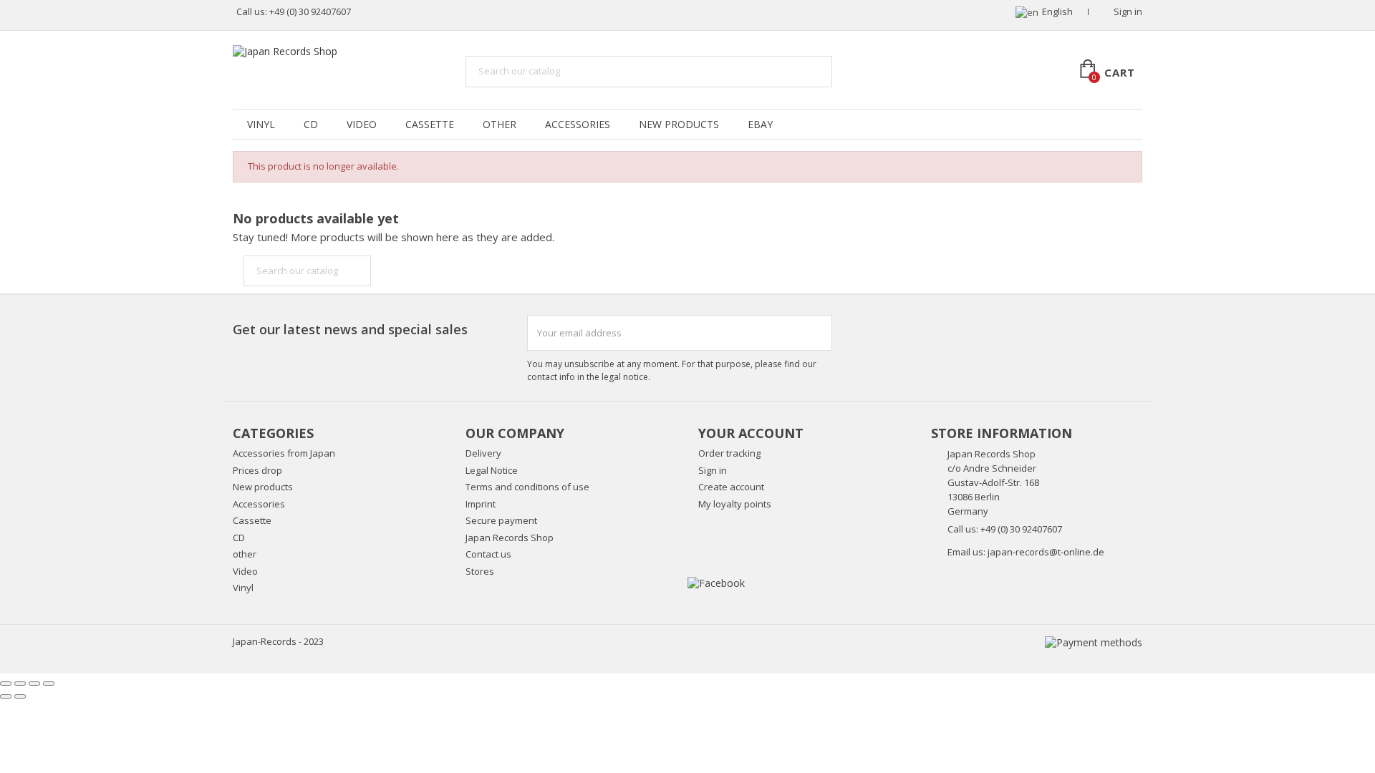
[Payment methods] (1093, 641)
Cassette (429, 124)
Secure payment (501, 520)
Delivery (483, 453)
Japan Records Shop (509, 537)
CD (311, 124)
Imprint (480, 503)
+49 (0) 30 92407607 (310, 11)
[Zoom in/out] (48, 683)
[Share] (20, 683)
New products (263, 486)
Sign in (712, 470)
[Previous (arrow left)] (5, 696)
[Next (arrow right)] (20, 696)
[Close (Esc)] (5, 683)
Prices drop (257, 470)
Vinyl (261, 124)
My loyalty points (734, 503)
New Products (679, 124)
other (499, 124)
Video (362, 124)
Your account (751, 433)
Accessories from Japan (284, 453)
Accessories (577, 124)
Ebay (760, 124)
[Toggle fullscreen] (34, 683)
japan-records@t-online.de (1046, 551)
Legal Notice (491, 470)
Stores (479, 571)
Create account (731, 486)
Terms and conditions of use (527, 486)
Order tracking (729, 453)
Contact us (488, 554)
